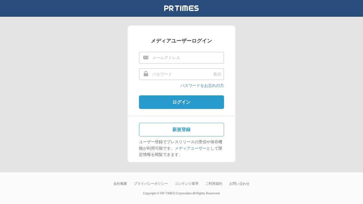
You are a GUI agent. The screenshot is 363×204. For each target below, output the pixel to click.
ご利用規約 (213, 184)
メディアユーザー (190, 148)
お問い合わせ (239, 184)
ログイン (181, 102)
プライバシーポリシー (151, 184)
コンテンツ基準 (187, 184)
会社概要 (120, 184)
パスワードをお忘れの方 (202, 85)
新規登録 (181, 129)
